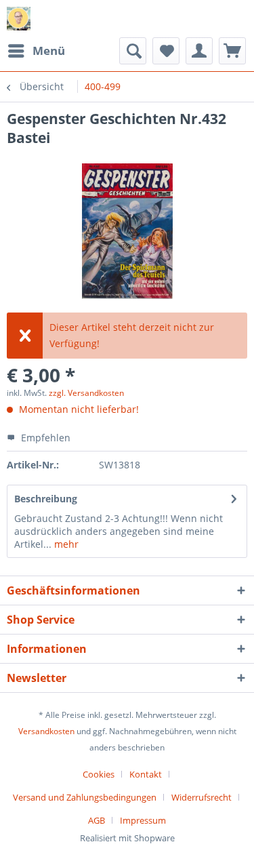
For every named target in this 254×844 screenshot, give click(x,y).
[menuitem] (36, 50)
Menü (49, 50)
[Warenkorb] (232, 50)
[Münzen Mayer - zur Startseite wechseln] (18, 19)
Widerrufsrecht (201, 797)
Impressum (143, 820)
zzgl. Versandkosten (86, 393)
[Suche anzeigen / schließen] (132, 50)
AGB (96, 820)
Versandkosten (46, 731)
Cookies (98, 774)
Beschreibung (45, 498)
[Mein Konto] (199, 50)
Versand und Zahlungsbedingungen (84, 797)
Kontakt (145, 774)
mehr (65, 544)
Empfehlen (44, 437)
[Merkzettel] (165, 50)
